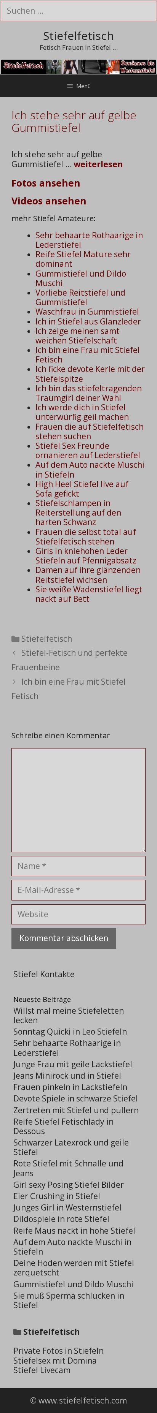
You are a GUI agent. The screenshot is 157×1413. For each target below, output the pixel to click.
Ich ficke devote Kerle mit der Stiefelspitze (90, 374)
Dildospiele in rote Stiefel (61, 1219)
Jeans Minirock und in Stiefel (67, 1075)
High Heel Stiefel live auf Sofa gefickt (81, 489)
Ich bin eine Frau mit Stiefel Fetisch (87, 355)
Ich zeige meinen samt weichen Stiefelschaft (77, 336)
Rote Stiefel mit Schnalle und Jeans (68, 1168)
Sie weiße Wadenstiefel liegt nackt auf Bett (89, 594)
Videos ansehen (49, 200)
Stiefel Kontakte (44, 974)
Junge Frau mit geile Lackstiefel (72, 1064)
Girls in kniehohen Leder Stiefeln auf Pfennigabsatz (85, 556)
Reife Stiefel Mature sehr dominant (83, 259)
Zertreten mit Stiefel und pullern (76, 1110)
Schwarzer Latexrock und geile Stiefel (71, 1147)
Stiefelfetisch (78, 35)
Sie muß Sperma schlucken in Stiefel (68, 1300)
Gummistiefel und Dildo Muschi (80, 278)
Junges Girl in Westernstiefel (67, 1207)
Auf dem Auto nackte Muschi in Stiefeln (89, 469)
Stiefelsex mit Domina (55, 1360)
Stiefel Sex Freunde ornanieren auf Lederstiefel (87, 450)
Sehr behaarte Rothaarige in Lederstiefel (89, 240)
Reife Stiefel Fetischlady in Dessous (63, 1126)
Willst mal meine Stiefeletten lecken (68, 1015)
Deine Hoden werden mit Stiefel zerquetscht (73, 1268)
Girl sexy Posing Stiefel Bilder (68, 1184)
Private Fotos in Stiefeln (58, 1350)
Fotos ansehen (45, 182)
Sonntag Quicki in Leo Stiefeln (70, 1031)
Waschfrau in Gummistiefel (87, 311)
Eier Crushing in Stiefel (56, 1196)
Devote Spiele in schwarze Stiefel (75, 1098)
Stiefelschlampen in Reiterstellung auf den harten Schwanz (78, 512)
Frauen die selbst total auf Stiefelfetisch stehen (85, 537)
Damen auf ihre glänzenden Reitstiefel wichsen (88, 575)
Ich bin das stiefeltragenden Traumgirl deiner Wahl (88, 393)
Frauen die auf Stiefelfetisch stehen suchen (89, 431)
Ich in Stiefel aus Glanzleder (88, 321)
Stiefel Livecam (41, 1370)
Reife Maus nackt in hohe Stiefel (74, 1230)
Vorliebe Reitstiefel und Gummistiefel (80, 297)
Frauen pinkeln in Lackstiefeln (70, 1087)
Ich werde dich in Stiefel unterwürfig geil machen (82, 412)
